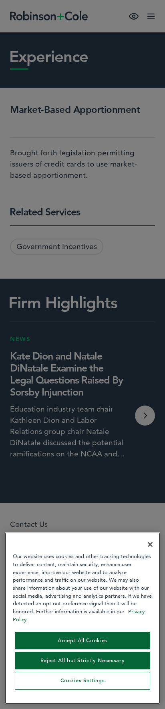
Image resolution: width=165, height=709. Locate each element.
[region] (82, 618)
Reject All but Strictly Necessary (82, 660)
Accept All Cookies (82, 640)
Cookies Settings (82, 680)
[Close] (150, 544)
